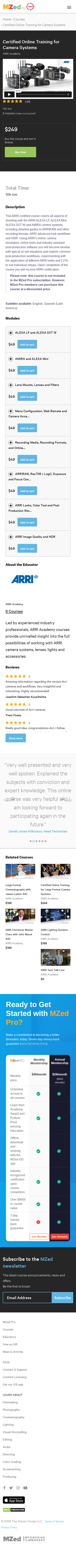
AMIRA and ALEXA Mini (31, 358)
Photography (11, 1409)
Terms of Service (54, 1521)
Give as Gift (10, 1344)
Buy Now (20, 152)
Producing (9, 1476)
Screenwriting (12, 1469)
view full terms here (33, 1043)
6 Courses (14, 611)
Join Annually (60, 1236)
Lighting (8, 1424)
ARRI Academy (14, 604)
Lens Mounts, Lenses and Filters (37, 384)
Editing (7, 1439)
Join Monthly (39, 1236)
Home (7, 19)
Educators (9, 1337)
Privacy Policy (9, 1527)
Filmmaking (10, 1402)
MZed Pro (9, 1322)
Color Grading (12, 1461)
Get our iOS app (13, 1384)
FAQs (6, 1362)
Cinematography (13, 1417)
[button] (9, 800)
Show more (16, 738)
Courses (19, 19)
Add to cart (27, 344)
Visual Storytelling (15, 1432)
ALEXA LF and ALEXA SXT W (35, 332)
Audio (7, 1447)
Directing (9, 1454)
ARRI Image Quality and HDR (35, 536)
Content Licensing (15, 1377)
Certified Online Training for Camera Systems (34, 24)
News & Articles (13, 1351)
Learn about (13, 1395)
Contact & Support (15, 1369)
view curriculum (25, 113)
